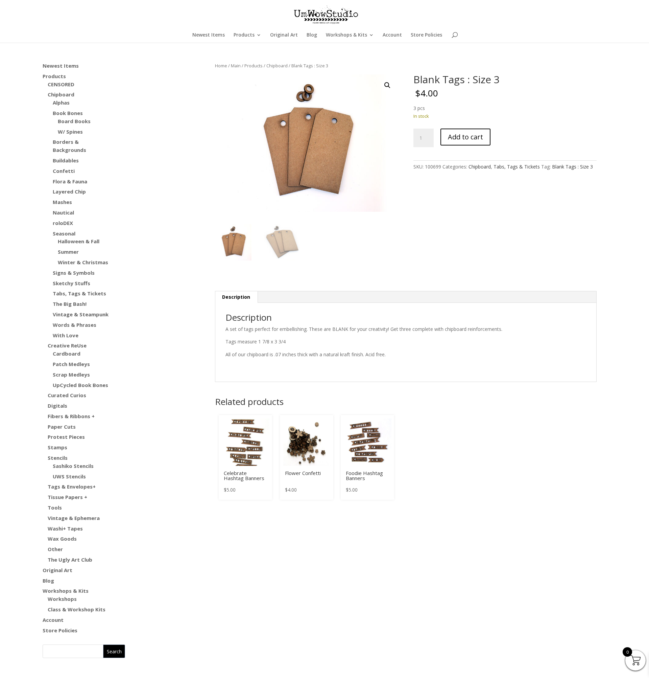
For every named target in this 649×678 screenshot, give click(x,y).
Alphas (61, 102)
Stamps (57, 447)
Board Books (74, 121)
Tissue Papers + (67, 497)
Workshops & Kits (346, 35)
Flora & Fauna (70, 181)
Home (221, 66)
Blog (312, 35)
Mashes (62, 202)
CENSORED (61, 84)
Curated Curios (67, 395)
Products (244, 35)
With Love (65, 335)
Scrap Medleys (71, 374)
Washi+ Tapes (65, 528)
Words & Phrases (74, 324)
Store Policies (426, 35)
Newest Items (208, 35)
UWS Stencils (69, 476)
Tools (55, 507)
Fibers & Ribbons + (71, 416)
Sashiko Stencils (73, 465)
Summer (68, 251)
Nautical (63, 212)
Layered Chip (69, 191)
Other (55, 549)
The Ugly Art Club (70, 559)
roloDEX (63, 223)
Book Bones (68, 113)
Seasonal (64, 233)
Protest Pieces (66, 436)
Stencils (58, 457)
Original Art (284, 35)
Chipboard (277, 66)
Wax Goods (62, 538)
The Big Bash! (70, 303)
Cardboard (66, 353)
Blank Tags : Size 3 (572, 166)
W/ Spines (70, 131)
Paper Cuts (62, 426)
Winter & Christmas (83, 262)
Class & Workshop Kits (76, 609)
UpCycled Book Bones (80, 385)
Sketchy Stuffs (71, 283)
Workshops (62, 598)
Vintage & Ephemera (74, 518)
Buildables (66, 160)
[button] (387, 85)
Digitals (57, 405)
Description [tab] (236, 297)
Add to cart (465, 136)
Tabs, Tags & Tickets (517, 166)
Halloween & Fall (78, 241)
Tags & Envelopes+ (72, 486)
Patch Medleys (71, 364)
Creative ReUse (67, 345)
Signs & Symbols (74, 272)
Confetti (64, 170)
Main (236, 66)
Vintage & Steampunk (81, 314)
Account (392, 35)
